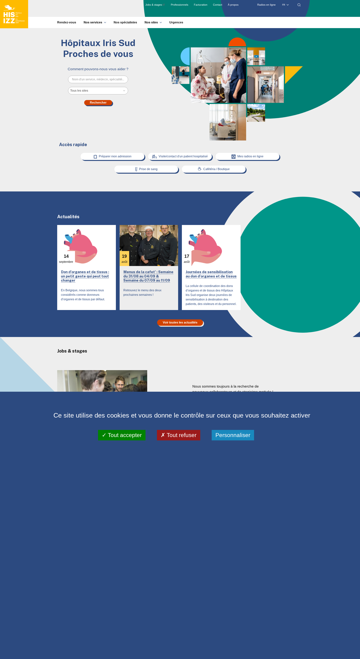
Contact (217, 4)
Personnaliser (232, 435)
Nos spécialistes (125, 22)
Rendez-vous (66, 22)
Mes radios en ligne (250, 156)
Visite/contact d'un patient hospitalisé (183, 156)
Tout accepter (124, 435)
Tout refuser (180, 435)
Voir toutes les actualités (180, 322)
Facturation (200, 4)
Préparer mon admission (115, 156)
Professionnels (179, 4)
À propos (233, 4)
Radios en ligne (266, 4)
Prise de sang (148, 169)
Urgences (176, 22)
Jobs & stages (153, 4)
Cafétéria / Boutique (216, 169)
